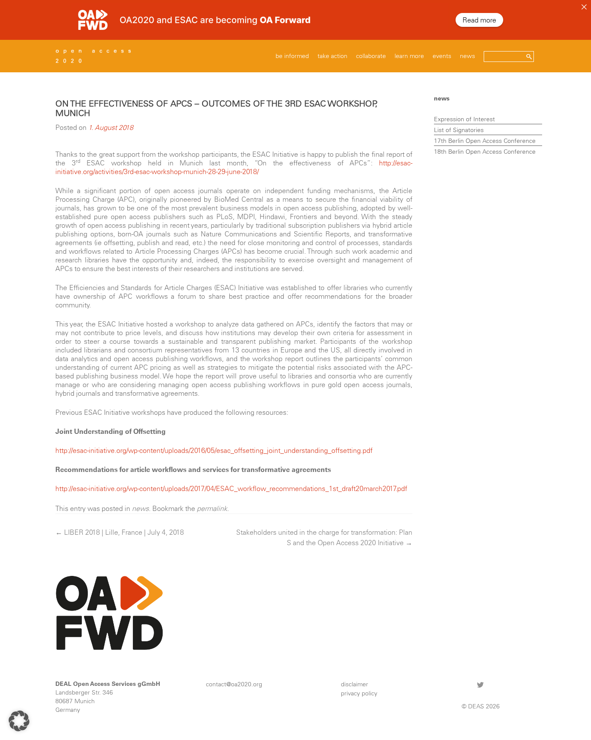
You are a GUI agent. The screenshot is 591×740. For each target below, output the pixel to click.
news (467, 56)
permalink (212, 508)
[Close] (584, 7)
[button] (19, 721)
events (442, 56)
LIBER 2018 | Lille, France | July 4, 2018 (119, 532)
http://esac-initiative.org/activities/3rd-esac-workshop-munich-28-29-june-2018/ (233, 167)
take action (332, 56)
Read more (479, 20)
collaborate (371, 56)
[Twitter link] (480, 684)
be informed (292, 56)
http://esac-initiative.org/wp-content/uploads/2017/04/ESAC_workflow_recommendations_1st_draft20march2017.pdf (231, 488)
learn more (409, 56)
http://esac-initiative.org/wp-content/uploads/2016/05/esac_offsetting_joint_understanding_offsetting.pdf (214, 450)
